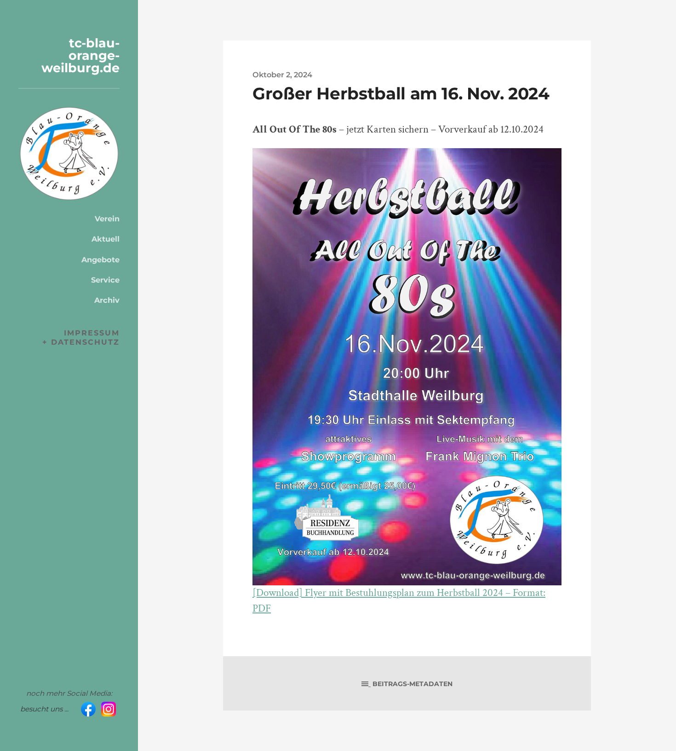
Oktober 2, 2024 (282, 74)
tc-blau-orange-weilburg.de (80, 55)
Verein (107, 218)
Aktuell (106, 238)
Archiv (107, 300)
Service (105, 279)
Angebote (100, 259)
